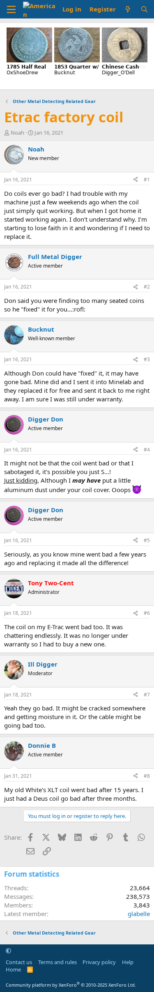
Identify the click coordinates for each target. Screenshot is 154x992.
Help (127, 962)
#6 (147, 612)
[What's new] (128, 9)
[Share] (135, 180)
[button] (8, 950)
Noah (17, 132)
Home (13, 969)
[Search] (144, 9)
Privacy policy (99, 962)
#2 (147, 286)
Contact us (19, 962)
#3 (147, 359)
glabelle (139, 914)
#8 (147, 775)
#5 (147, 540)
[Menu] (11, 9)
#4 (147, 449)
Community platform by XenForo (71, 985)
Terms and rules (57, 962)
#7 (147, 694)
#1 (147, 179)
